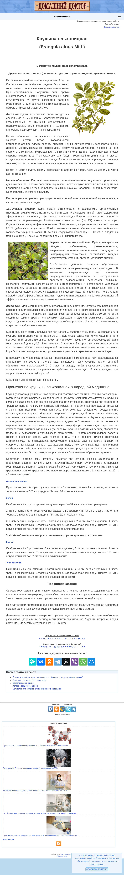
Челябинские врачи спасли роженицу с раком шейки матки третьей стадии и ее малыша (39, 813)
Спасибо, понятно (96, 869)
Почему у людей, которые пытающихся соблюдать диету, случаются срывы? (48, 677)
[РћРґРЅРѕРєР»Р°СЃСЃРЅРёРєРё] (49, 662)
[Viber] (74, 662)
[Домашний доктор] (62, 6)
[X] (66, 662)
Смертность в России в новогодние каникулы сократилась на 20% (30, 768)
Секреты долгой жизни (23, 683)
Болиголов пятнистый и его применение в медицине (37, 689)
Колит (9, 542)
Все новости (8, 839)
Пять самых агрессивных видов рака (29, 680)
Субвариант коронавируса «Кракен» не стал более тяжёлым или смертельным (35, 746)
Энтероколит (13, 562)
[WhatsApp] (83, 662)
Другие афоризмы (111, 27)
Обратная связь (62, 856)
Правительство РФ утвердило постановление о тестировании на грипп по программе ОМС (40, 835)
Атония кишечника (16, 481)
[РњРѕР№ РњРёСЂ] (91, 662)
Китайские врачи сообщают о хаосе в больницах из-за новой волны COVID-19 (35, 791)
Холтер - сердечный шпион (25, 686)
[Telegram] (58, 662)
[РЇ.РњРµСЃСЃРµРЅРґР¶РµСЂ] (32, 662)
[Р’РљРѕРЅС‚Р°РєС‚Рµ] (41, 662)
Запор (9, 498)
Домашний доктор (67, 854)
